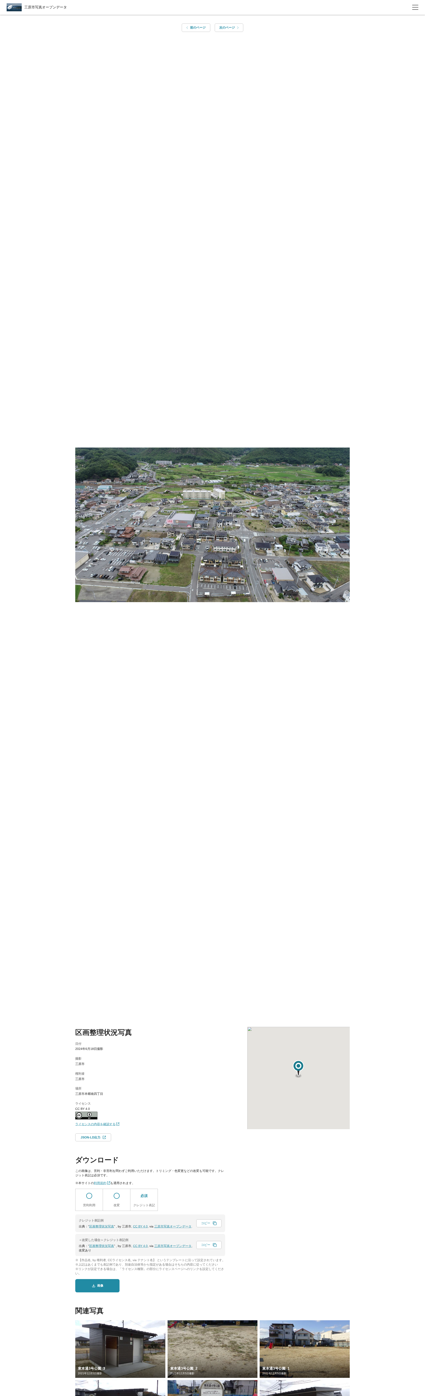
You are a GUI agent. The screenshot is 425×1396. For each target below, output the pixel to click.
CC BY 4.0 (140, 1226)
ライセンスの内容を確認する (95, 1124)
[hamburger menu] (415, 7)
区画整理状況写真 (101, 1226)
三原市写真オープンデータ (172, 1226)
